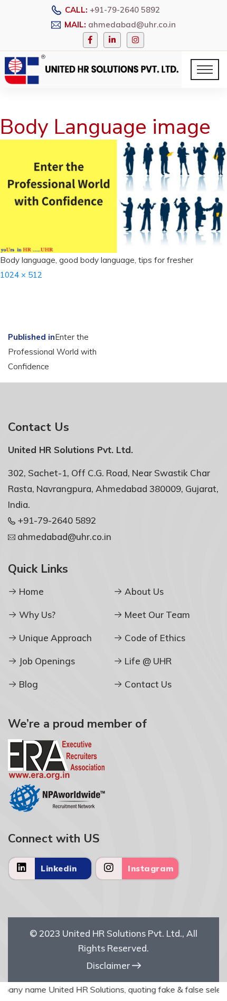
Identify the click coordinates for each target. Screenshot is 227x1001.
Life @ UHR (147, 660)
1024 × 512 (21, 275)
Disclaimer (109, 965)
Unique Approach (54, 637)
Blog (27, 684)
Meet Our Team (156, 614)
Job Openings (46, 660)
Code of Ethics (153, 637)
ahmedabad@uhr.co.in (132, 24)
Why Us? (36, 614)
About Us (143, 591)
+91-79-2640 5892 (125, 10)
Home (30, 591)
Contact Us (147, 684)
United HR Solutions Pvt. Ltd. (122, 933)
